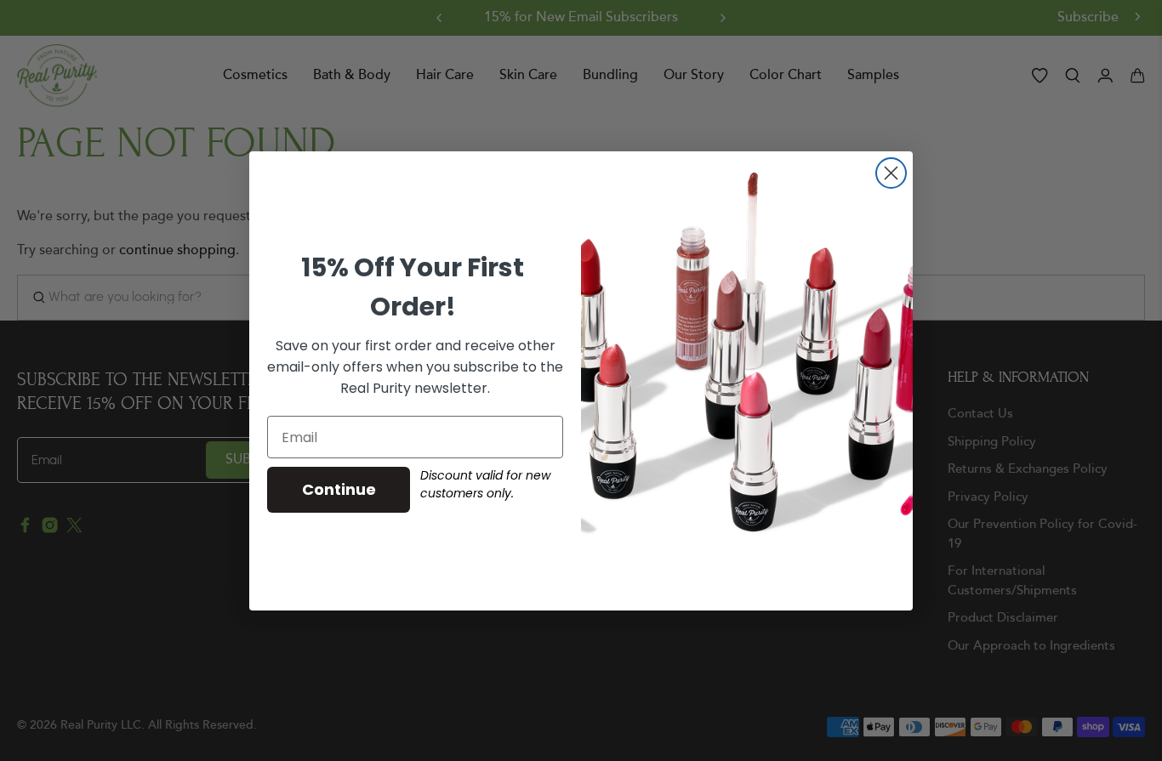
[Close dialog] (891, 173)
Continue (339, 489)
